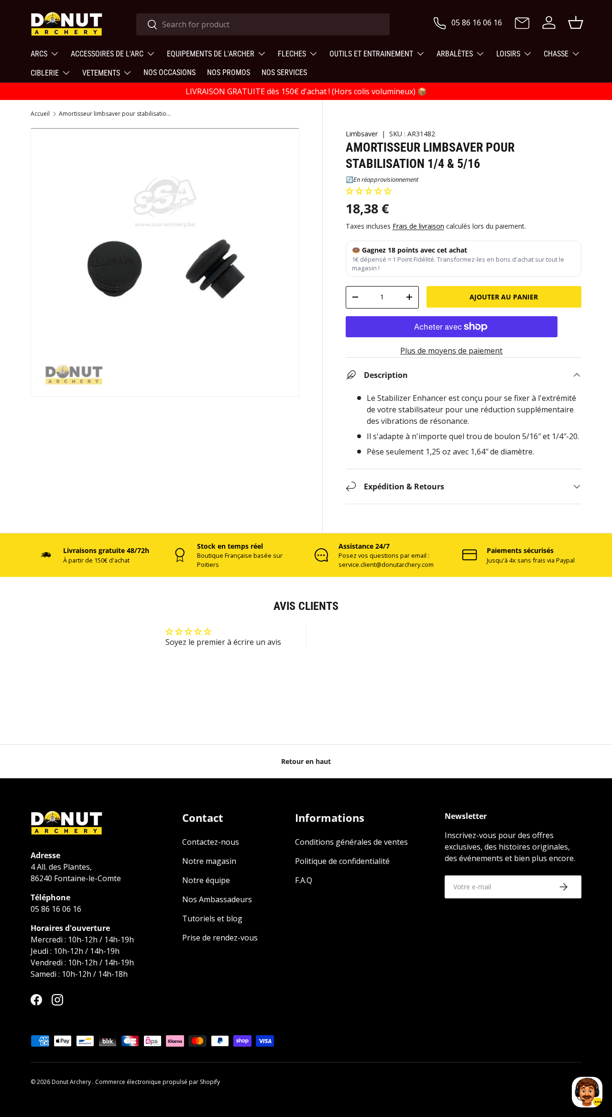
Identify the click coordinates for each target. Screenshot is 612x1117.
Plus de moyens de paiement (451, 350)
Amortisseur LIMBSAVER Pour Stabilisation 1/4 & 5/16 (116, 114)
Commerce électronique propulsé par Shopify (157, 1082)
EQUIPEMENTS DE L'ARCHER (210, 53)
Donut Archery (72, 1082)
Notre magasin (209, 861)
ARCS (39, 53)
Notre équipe (206, 880)
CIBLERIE (45, 72)
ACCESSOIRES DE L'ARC (107, 53)
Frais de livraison (418, 226)
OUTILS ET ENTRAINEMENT (371, 53)
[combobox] (263, 24)
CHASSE (556, 53)
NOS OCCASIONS (169, 72)
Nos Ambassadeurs (217, 899)
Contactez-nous (210, 842)
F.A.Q (303, 880)
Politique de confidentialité (342, 861)
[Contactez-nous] (522, 24)
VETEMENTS (101, 72)
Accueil (40, 114)
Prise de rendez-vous (220, 937)
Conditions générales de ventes (351, 842)
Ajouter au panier (504, 296)
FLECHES (292, 53)
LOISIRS (508, 53)
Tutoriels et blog (212, 918)
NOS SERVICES (284, 72)
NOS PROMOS (228, 72)
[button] (369, 191)
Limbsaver (362, 133)
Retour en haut (306, 761)
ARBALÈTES (455, 53)
